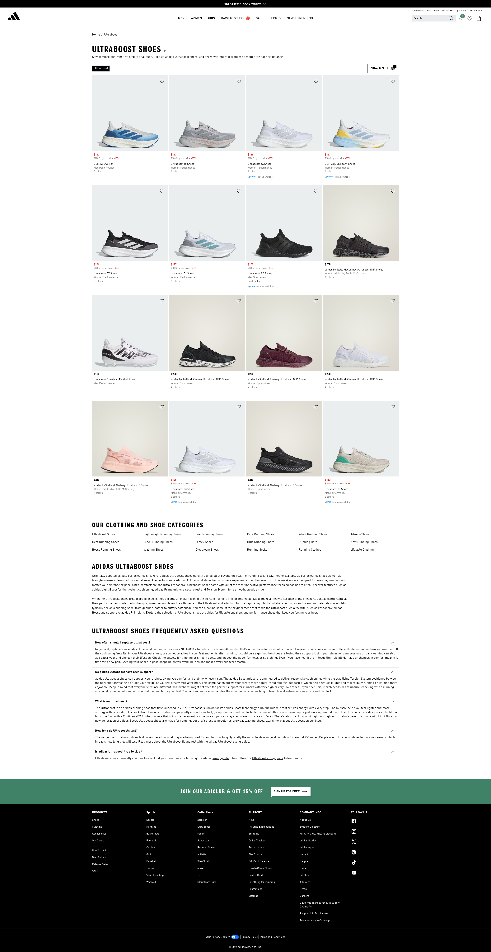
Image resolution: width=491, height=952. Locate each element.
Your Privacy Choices (218, 937)
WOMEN (196, 18)
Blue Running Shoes (260, 542)
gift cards (461, 11)
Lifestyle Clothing (362, 549)
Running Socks (257, 549)
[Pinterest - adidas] (375, 853)
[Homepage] (14, 16)
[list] (229, 68)
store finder (417, 11)
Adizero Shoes (359, 534)
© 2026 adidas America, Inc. (245, 947)
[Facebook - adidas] (375, 821)
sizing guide (221, 758)
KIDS (211, 18)
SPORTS (275, 18)
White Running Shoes (313, 534)
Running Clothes (310, 549)
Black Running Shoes (158, 542)
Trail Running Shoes (209, 534)
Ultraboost (298, 720)
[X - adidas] (375, 842)
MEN (181, 18)
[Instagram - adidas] (375, 832)
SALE (259, 18)
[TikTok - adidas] (375, 863)
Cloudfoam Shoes (207, 549)
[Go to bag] (478, 18)
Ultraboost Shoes (103, 534)
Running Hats (308, 542)
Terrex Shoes (204, 542)
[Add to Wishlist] (162, 82)
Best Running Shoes (105, 542)
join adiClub (476, 11)
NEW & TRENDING (300, 18)
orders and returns (444, 11)
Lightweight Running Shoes (162, 534)
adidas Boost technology (232, 691)
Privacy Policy (249, 937)
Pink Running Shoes (260, 534)
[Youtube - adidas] (375, 873)
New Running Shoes (364, 542)
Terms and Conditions (272, 937)
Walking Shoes (154, 549)
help (429, 11)
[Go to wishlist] (469, 18)
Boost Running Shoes (106, 549)
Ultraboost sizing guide (267, 758)
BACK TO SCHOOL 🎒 (235, 18)
